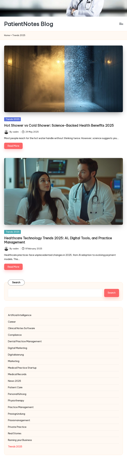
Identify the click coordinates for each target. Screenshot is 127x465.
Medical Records (17, 374)
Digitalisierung (16, 354)
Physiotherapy (16, 400)
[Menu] (121, 24)
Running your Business (20, 440)
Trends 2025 (13, 119)
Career (12, 321)
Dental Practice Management (25, 341)
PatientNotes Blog (28, 24)
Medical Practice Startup (22, 367)
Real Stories (14, 433)
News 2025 (14, 380)
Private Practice (17, 426)
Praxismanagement (19, 420)
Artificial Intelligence (19, 315)
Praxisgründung (16, 413)
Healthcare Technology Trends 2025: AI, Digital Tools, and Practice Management (58, 240)
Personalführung (17, 394)
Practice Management (21, 407)
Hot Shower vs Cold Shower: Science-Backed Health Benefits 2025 (59, 125)
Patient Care (15, 387)
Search (16, 282)
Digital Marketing (17, 348)
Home (7, 35)
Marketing (13, 361)
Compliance (15, 334)
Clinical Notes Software (21, 328)
